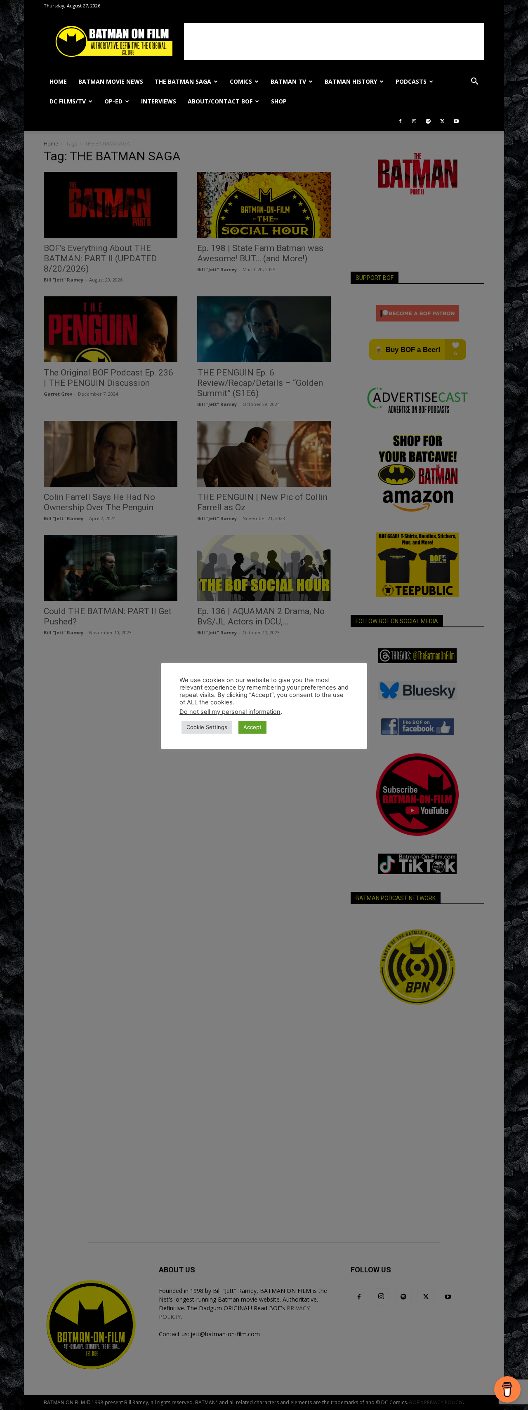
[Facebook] (400, 121)
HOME (58, 81)
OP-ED (113, 101)
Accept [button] (252, 727)
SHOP (279, 101)
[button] (474, 82)
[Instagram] (414, 121)
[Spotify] (428, 121)
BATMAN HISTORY (351, 81)
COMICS (241, 81)
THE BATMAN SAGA (183, 81)
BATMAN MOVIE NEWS (110, 81)
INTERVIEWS (158, 101)
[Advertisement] (334, 41)
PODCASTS (411, 81)
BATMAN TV (288, 81)
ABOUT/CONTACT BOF (220, 101)
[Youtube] (456, 121)
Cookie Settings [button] (206, 727)
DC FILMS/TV (68, 101)
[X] (442, 121)
